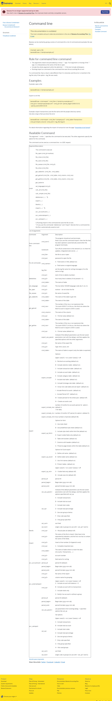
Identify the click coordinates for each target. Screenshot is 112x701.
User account (32, 686)
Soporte (44, 3)
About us (87, 681)
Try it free (105, 12)
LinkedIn (57, 662)
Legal (86, 688)
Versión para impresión (36, 659)
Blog (30, 3)
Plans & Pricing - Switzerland (36, 681)
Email (63, 662)
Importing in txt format (82, 128)
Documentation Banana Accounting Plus (68, 681)
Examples (98, 29)
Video (58, 686)
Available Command (100, 31)
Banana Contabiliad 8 (9, 25)
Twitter (43, 662)
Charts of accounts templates (9, 686)
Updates (31, 693)
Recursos (36, 3)
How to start (60, 683)
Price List (31, 690)
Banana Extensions (6, 688)
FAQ (58, 690)
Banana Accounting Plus (26, 13)
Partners (59, 693)
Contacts (87, 693)
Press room (88, 690)
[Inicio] (7, 3)
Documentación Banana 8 (12, 27)
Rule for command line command (101, 26)
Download (17, 3)
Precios (25, 3)
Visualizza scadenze (9, 36)
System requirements (7, 683)
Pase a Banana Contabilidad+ (11, 22)
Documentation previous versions (66, 688)
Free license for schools (35, 688)
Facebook (50, 662)
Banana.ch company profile (92, 686)
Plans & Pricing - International (37, 683)
